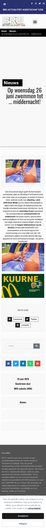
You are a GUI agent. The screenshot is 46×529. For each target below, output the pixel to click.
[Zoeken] (36, 346)
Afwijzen (23, 524)
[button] (5, 4)
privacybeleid (34, 508)
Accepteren (23, 516)
